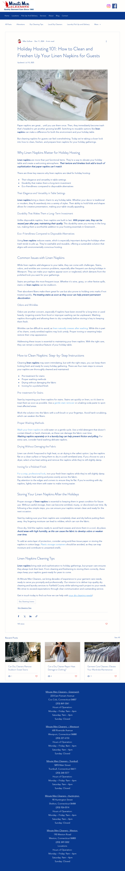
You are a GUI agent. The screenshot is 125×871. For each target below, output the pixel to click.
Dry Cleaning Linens (26, 601)
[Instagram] (108, 6)
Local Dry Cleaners (55, 24)
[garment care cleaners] (102, 652)
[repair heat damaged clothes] (62, 652)
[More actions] (106, 41)
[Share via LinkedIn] (30, 616)
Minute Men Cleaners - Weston (62, 830)
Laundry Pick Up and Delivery (78, 24)
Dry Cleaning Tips (36, 24)
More (96, 24)
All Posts (8, 24)
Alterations (20, 24)
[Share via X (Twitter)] (24, 616)
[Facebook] (114, 6)
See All (117, 637)
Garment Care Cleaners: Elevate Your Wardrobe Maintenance (101, 668)
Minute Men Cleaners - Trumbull (62, 761)
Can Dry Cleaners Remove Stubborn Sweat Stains (19, 668)
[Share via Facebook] (18, 616)
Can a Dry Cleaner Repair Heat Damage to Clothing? (61, 668)
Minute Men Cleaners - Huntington (62, 796)
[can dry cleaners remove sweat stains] (23, 652)
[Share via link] (36, 616)
